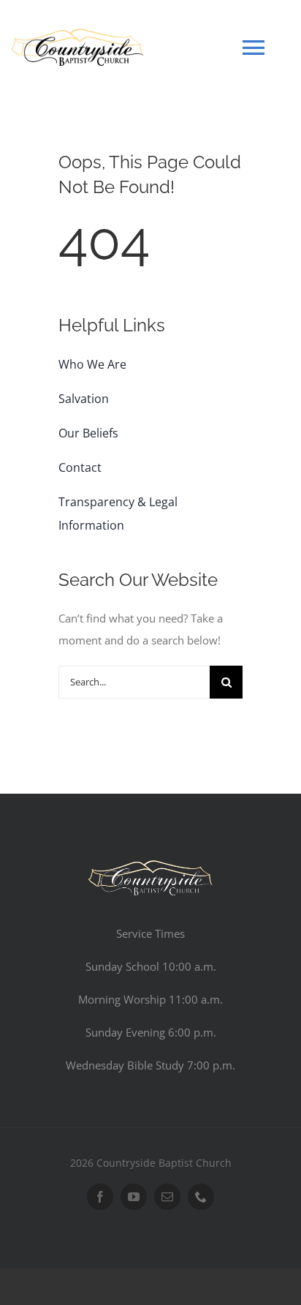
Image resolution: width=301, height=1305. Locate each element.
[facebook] (100, 1197)
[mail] (167, 1197)
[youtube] (134, 1197)
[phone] (201, 1197)
